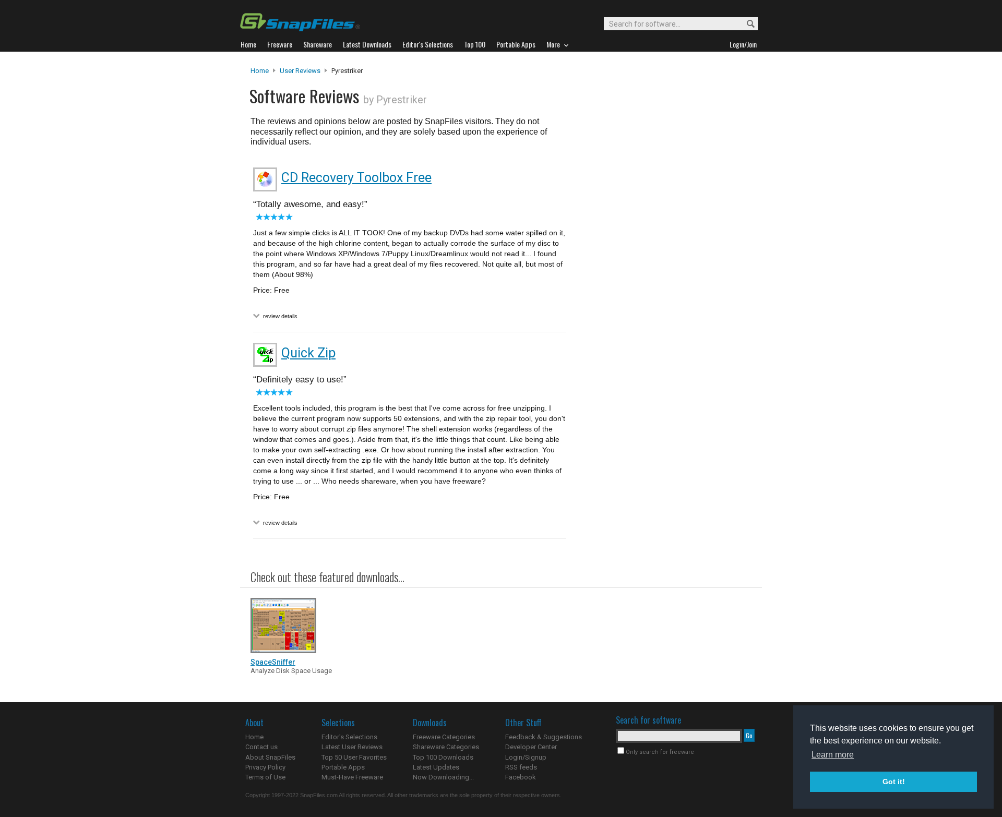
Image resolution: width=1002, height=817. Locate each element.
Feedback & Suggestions (543, 737)
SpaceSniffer (272, 662)
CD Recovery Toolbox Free (356, 177)
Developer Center (531, 747)
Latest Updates (436, 767)
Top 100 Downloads (443, 757)
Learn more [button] (833, 754)
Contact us (261, 747)
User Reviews (300, 71)
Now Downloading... (443, 777)
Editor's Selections (349, 737)
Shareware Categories (446, 747)
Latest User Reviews (352, 747)
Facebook (520, 777)
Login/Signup (525, 757)
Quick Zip (308, 353)
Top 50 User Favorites (354, 757)
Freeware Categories (444, 737)
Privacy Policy (265, 767)
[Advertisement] (662, 278)
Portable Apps (343, 767)
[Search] (746, 24)
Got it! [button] (893, 781)
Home (259, 71)
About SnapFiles (270, 757)
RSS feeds (521, 767)
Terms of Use (265, 777)
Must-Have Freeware (352, 777)
